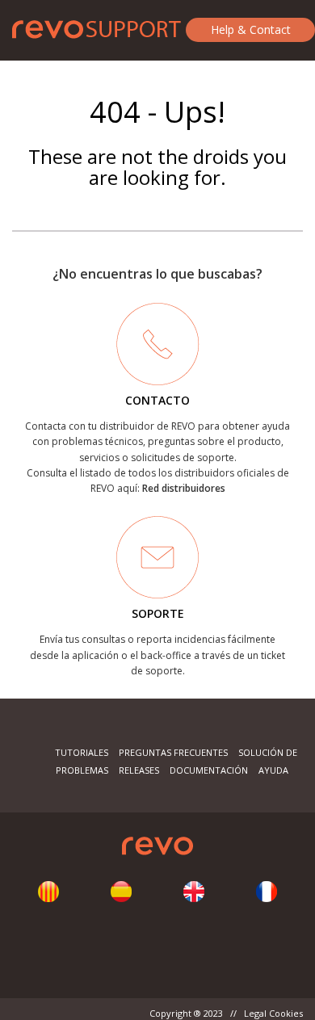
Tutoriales (81, 752)
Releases (139, 770)
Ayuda (273, 770)
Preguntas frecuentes (173, 752)
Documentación (209, 770)
